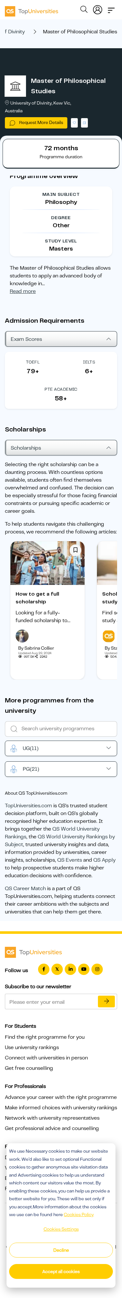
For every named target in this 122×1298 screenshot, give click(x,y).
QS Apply (104, 860)
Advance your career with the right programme (61, 1097)
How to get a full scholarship (37, 598)
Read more (23, 291)
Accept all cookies (61, 1271)
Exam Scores (26, 339)
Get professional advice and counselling (52, 1128)
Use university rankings (32, 1047)
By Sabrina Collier (36, 648)
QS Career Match (25, 888)
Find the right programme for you (45, 1037)
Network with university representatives (52, 1118)
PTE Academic (61, 389)
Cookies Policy (79, 1214)
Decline (61, 1250)
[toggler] (111, 8)
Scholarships (26, 448)
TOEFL (33, 362)
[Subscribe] (106, 1001)
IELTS (89, 362)
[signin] (97, 8)
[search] (84, 10)
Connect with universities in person (46, 1058)
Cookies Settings (61, 1229)
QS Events (69, 860)
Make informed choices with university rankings (61, 1107)
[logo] (31, 9)
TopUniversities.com (28, 805)
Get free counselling (29, 1068)
